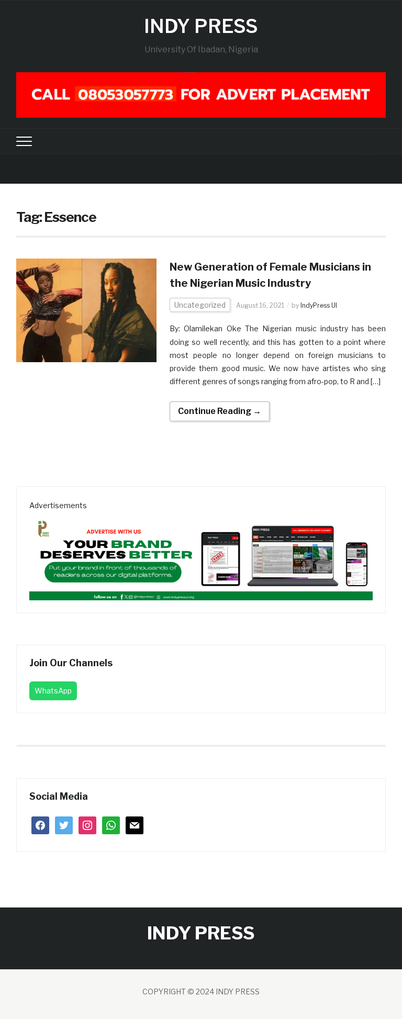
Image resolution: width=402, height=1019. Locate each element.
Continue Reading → (219, 411)
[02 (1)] (201, 555)
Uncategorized (200, 304)
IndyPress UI (318, 305)
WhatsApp (53, 690)
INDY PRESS (201, 26)
